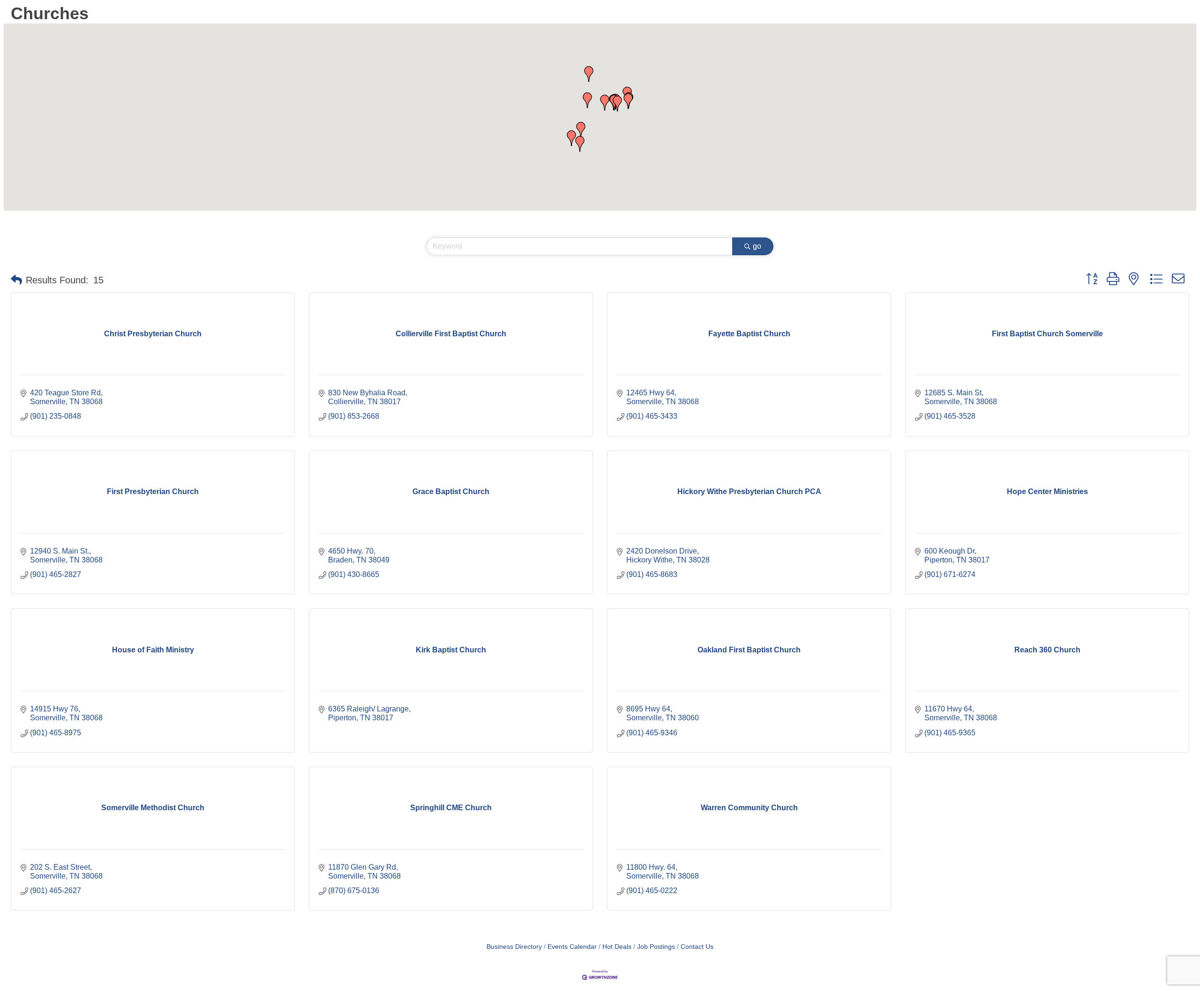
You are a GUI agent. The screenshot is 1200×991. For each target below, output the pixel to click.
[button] (617, 103)
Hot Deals (616, 946)
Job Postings (656, 946)
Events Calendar (572, 946)
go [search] (757, 246)
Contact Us (697, 946)
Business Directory (514, 946)
